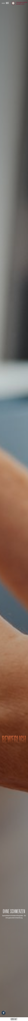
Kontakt (14, 1019)
